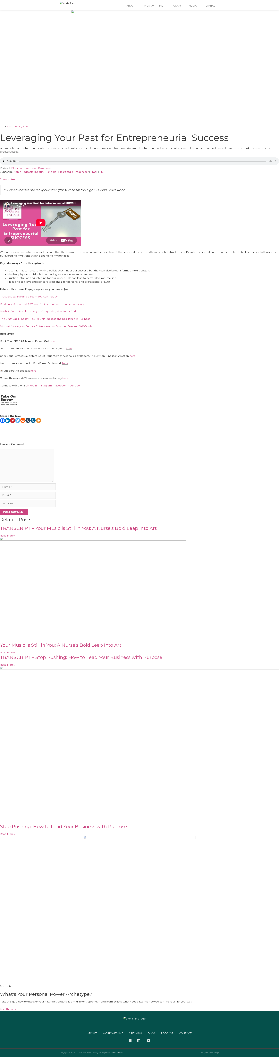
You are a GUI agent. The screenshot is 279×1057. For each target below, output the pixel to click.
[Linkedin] (7, 420)
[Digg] (33, 420)
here (53, 341)
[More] (39, 420)
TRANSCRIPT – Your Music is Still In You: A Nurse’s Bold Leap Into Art (78, 528)
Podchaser (82, 171)
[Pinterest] (12, 420)
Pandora (51, 171)
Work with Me (113, 1033)
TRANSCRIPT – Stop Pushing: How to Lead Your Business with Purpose (81, 657)
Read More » (7, 535)
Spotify (39, 171)
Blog (151, 1033)
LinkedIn (31, 385)
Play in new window (23, 168)
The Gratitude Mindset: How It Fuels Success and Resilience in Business (45, 318)
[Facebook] (2, 420)
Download (44, 168)
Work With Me (153, 5)
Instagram (45, 385)
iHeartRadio (65, 171)
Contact (211, 5)
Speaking (135, 1033)
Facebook (60, 385)
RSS (102, 171)
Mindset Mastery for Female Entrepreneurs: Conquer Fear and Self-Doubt (46, 326)
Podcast (177, 5)
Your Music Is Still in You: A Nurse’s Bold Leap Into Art (60, 645)
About (131, 5)
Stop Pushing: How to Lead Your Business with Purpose (63, 826)
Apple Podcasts (23, 171)
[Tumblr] (28, 420)
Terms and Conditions (114, 1053)
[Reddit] (22, 420)
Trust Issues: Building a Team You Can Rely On (29, 296)
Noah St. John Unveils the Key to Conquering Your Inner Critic (38, 311)
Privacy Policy (98, 1053)
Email (94, 171)
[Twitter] (17, 420)
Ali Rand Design (212, 1053)
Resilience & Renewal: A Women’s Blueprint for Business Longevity (42, 304)
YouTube (74, 385)
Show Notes (7, 179)
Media (193, 5)
